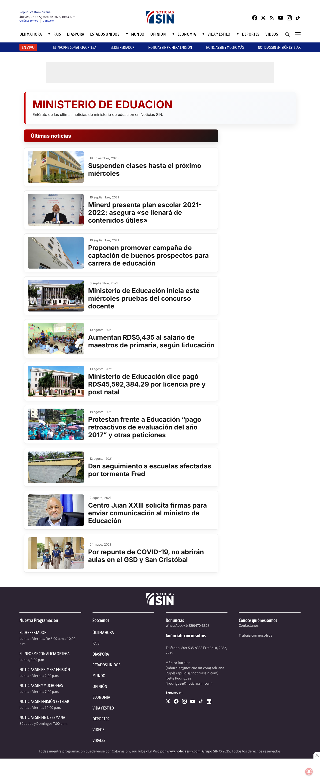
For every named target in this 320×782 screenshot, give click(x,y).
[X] (168, 701)
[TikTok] (298, 17)
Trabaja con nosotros (255, 635)
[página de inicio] (160, 17)
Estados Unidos (104, 34)
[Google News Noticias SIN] (272, 17)
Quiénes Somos (28, 21)
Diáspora (75, 34)
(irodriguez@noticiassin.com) (189, 683)
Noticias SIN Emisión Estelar (279, 47)
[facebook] (176, 701)
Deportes (251, 34)
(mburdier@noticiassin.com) (188, 668)
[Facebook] (254, 17)
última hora (103, 632)
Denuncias (175, 620)
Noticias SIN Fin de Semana (42, 717)
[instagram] (184, 701)
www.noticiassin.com (184, 751)
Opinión (158, 34)
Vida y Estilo (219, 34)
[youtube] (192, 701)
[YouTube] (280, 17)
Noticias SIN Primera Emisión (170, 47)
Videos (271, 34)
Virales (99, 740)
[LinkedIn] (209, 701)
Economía (187, 34)
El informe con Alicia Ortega (74, 47)
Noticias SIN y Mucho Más (225, 47)
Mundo (138, 34)
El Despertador (122, 47)
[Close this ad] (316, 755)
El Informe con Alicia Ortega (44, 653)
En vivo (28, 47)
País (57, 34)
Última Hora (30, 34)
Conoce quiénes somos (258, 620)
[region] (160, 770)
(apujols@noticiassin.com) (197, 673)
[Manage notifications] (309, 771)
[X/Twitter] (263, 17)
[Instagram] (289, 17)
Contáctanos (249, 625)
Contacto (48, 21)
